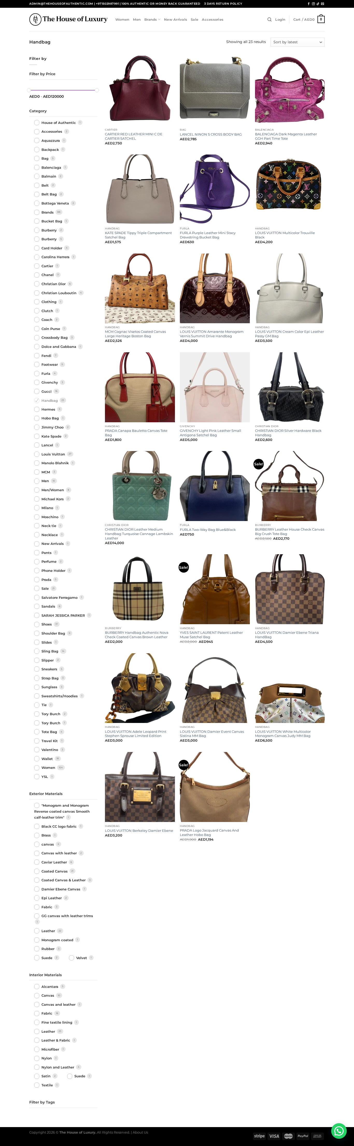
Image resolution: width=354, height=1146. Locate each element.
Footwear (50, 364)
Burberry (49, 230)
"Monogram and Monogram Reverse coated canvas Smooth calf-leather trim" (62, 811)
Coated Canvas (55, 871)
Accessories (212, 19)
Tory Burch (51, 714)
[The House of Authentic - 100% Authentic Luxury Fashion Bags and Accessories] (68, 19)
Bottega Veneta (55, 203)
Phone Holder (53, 570)
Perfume (49, 562)
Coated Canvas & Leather (64, 880)
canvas (48, 844)
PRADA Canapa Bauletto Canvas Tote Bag (136, 432)
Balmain (49, 176)
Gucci (47, 391)
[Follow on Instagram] (313, 3)
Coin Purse (51, 329)
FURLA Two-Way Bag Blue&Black (208, 530)
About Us (140, 1132)
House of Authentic (59, 123)
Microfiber (50, 1049)
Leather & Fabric (56, 1040)
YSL (45, 777)
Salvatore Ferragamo (60, 597)
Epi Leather (52, 898)
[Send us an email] (322, 3)
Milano (47, 508)
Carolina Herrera (55, 257)
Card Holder (52, 248)
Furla (46, 373)
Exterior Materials (45, 793)
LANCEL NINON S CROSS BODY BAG (211, 134)
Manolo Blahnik (55, 463)
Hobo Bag (50, 418)
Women (122, 19)
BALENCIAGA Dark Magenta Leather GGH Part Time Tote (286, 136)
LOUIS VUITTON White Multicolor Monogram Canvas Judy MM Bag (283, 733)
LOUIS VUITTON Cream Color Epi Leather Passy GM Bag (289, 333)
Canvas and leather (58, 1004)
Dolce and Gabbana (59, 346)
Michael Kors (53, 499)
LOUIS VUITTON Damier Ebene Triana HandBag (287, 634)
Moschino (50, 517)
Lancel (47, 445)
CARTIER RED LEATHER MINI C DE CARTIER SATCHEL (133, 136)
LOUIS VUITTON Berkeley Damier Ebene (139, 830)
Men (137, 19)
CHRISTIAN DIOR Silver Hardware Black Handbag (288, 432)
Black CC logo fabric (59, 826)
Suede (47, 958)
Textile (47, 1085)
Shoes (47, 624)
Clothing (49, 302)
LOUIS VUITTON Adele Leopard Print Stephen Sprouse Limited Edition (135, 733)
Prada (46, 580)
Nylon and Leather (58, 1067)
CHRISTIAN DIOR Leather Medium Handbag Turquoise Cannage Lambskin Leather (139, 533)
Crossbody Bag (55, 338)
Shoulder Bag (53, 633)
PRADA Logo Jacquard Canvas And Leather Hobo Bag (209, 832)
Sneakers (49, 669)
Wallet (47, 759)
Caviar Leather (54, 862)
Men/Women (53, 490)
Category (38, 111)
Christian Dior (54, 284)
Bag (45, 158)
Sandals (48, 606)
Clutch (47, 311)
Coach (47, 320)
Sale (194, 19)
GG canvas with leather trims (67, 916)
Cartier (47, 266)
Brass (46, 835)
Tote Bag (49, 732)
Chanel (48, 275)
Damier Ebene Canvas (61, 889)
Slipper (48, 660)
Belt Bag (49, 194)
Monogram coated (57, 940)
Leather (48, 931)
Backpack (50, 149)
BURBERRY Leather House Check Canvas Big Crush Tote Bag (289, 531)
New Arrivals (175, 19)
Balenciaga (51, 167)
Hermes (48, 409)
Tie (44, 705)
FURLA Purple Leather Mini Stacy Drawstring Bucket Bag (208, 235)
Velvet (82, 958)
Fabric (47, 907)
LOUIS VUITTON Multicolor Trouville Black (285, 235)
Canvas (48, 996)
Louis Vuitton (53, 454)
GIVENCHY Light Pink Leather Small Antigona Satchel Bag (210, 432)
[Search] (269, 20)
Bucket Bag (52, 221)
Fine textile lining (57, 1022)
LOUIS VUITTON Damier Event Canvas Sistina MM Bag (212, 733)
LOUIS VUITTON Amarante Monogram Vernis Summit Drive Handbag (212, 333)
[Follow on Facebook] (308, 3)
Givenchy (50, 382)
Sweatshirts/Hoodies (60, 696)
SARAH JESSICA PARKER (63, 615)
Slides (47, 642)
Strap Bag (50, 678)
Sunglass (49, 687)
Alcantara (50, 987)
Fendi (46, 356)
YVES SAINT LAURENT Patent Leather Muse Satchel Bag (211, 634)
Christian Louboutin (59, 293)
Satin (46, 1076)
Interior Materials (45, 975)
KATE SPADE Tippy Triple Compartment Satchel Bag (138, 235)
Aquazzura (51, 140)
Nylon (47, 1058)
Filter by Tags (42, 1102)
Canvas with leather (59, 853)
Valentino (50, 750)
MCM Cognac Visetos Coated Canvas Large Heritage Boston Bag (135, 333)
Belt (45, 185)
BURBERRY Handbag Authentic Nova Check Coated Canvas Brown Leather (136, 634)
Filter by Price (42, 74)
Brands (150, 19)
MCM (46, 472)
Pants (47, 553)
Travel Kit (50, 741)
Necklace (50, 535)
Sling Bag (50, 651)
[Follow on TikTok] (317, 3)
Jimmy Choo (53, 427)
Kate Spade (51, 436)
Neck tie (49, 526)
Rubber (48, 949)
